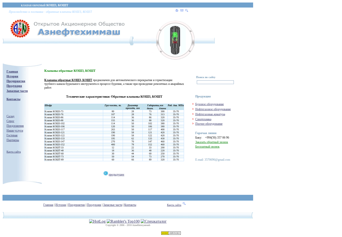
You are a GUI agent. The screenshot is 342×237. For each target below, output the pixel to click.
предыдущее (116, 174)
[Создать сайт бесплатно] (171, 233)
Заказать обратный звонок (211, 142)
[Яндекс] (201, 82)
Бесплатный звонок (207, 146)
